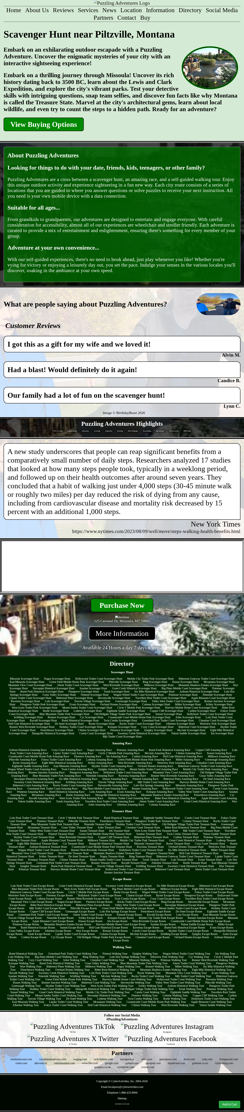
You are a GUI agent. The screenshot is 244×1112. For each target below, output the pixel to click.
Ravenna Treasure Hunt (150, 846)
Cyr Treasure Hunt (73, 843)
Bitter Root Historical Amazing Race (175, 798)
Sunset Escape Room (72, 927)
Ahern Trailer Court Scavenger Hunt (77, 685)
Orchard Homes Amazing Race (155, 766)
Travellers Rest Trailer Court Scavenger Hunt (160, 697)
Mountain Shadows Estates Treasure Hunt (117, 853)
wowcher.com (90, 1063)
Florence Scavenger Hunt (124, 730)
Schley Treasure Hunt (51, 856)
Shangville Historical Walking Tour (95, 989)
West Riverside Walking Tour (177, 1005)
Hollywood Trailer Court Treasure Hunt (127, 869)
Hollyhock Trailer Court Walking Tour (213, 998)
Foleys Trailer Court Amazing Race (61, 759)
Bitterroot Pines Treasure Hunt (151, 837)
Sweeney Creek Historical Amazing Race (37, 782)
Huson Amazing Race (115, 778)
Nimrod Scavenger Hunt (94, 694)
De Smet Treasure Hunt (81, 856)
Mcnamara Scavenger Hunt (219, 681)
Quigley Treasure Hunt (33, 866)
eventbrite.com (126, 1067)
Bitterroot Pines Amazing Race (180, 778)
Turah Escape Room (38, 933)
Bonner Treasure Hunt (103, 862)
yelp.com (207, 1059)
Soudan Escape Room (163, 924)
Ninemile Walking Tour (51, 976)
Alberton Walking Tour (26, 1005)
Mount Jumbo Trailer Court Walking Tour (58, 995)
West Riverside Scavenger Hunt (121, 685)
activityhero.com (103, 1059)
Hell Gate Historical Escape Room (108, 927)
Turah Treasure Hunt (154, 859)
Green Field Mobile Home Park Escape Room (128, 908)
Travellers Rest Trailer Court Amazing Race (109, 801)
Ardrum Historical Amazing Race (28, 749)
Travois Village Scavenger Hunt (92, 701)
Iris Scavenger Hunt (222, 733)
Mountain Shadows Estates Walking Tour (163, 969)
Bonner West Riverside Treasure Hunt (92, 850)
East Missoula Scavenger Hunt (27, 681)
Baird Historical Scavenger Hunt (80, 720)
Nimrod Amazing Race (145, 778)
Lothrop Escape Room (49, 898)
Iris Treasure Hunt (119, 830)
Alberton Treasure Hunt (164, 862)
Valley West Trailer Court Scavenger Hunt (175, 701)
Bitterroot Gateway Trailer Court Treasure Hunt (183, 856)
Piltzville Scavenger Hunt (123, 681)
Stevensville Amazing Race (113, 785)
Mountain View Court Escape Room (31, 901)
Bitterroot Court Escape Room (216, 885)
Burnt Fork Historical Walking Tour (59, 963)
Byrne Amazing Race (25, 762)
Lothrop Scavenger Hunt (88, 710)
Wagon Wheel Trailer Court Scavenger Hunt (138, 694)
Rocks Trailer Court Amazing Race (73, 785)
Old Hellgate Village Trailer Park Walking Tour (147, 989)
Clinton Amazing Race (189, 753)
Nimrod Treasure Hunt (61, 833)
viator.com (21, 1063)
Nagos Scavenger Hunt (57, 678)
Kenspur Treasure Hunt (41, 859)
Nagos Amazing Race (99, 749)
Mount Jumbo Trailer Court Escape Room (182, 908)
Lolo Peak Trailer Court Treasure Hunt (31, 817)
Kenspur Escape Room (121, 917)
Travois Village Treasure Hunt (114, 866)
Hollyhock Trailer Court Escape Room (99, 895)
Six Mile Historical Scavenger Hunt (154, 691)
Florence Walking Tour (144, 995)
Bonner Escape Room (115, 930)
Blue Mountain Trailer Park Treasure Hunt (55, 824)
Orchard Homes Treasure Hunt (186, 846)
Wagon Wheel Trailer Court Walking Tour (186, 953)
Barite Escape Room (125, 892)
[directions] (122, 617)
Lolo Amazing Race (100, 791)
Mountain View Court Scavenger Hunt (30, 685)
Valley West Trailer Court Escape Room (137, 905)
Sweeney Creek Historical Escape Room (129, 885)
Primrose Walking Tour (174, 960)
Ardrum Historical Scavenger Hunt (199, 691)
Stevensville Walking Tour (135, 982)
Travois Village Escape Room (25, 917)
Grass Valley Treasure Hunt (77, 827)
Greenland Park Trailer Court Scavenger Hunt (168, 720)
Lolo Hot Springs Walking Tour (127, 956)
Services (88, 10)
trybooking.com (224, 1063)
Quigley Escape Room (205, 933)
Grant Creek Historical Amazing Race (205, 801)
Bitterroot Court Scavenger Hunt (196, 726)
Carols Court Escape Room (148, 930)
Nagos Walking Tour (128, 966)
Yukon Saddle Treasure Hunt (219, 833)
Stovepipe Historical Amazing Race (34, 778)
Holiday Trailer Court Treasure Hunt (136, 824)
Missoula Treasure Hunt (147, 843)
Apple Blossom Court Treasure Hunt (62, 840)
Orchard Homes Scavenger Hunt (118, 704)
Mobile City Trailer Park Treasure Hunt (142, 840)
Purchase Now (122, 605)
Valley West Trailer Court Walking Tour (177, 982)
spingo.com (131, 1063)
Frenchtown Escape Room (156, 911)
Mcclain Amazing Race (158, 753)
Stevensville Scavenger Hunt (114, 697)
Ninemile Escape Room (60, 917)
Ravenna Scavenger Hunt (25, 701)
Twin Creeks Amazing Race (77, 769)
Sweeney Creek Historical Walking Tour (61, 972)
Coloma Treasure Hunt (195, 821)
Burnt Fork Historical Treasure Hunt (71, 866)
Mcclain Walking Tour (113, 976)
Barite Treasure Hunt (195, 862)
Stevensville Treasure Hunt (73, 853)
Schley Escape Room (91, 917)
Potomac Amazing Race (130, 749)
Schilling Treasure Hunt (149, 866)
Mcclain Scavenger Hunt (191, 730)
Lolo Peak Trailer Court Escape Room (32, 885)
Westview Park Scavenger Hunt (218, 723)
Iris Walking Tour (225, 953)
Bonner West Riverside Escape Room (88, 898)
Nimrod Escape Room (129, 914)
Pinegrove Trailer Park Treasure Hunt (156, 821)
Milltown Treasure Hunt (101, 840)
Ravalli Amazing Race (41, 798)
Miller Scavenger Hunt (188, 704)
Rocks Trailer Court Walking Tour (150, 976)
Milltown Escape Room (173, 888)
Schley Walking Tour (150, 985)
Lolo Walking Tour (19, 956)
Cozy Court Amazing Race (67, 749)
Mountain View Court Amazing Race (174, 772)
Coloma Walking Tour (175, 995)
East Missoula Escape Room (219, 914)
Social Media (222, 10)
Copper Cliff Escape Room (45, 911)
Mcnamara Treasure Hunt (42, 827)
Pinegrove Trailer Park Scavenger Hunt (42, 704)
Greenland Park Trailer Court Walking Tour (72, 953)
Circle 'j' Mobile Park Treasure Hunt (78, 817)
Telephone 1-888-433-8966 (122, 1092)
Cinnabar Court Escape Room (153, 937)
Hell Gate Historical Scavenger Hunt (29, 723)
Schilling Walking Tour (83, 976)
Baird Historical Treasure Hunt (121, 817)
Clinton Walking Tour (143, 1005)
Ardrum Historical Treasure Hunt (48, 846)
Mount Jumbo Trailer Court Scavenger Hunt (87, 707)
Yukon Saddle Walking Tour (215, 1005)
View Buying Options (43, 124)
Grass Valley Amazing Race (215, 775)
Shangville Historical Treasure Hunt (109, 843)
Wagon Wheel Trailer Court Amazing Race (32, 769)
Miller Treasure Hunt (223, 850)
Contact (126, 17)
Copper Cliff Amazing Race (211, 749)
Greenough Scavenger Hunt (131, 701)
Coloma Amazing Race (162, 804)
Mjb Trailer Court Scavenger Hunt (122, 736)
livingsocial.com (229, 1059)
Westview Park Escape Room (24, 895)
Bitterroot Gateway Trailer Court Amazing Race (205, 766)
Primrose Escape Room (26, 924)
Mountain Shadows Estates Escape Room (67, 924)
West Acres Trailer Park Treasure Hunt (156, 830)
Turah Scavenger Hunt (116, 691)
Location (131, 10)
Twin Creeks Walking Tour (143, 998)
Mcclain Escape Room (143, 933)
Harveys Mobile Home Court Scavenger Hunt (191, 707)
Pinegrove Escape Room (198, 895)
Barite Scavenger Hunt (56, 710)
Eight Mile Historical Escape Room (212, 888)
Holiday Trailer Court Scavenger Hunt (81, 726)
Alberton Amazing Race (130, 804)
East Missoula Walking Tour (28, 1001)
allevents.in (40, 1063)
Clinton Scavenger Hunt (91, 730)
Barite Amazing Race (78, 794)
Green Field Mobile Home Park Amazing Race (144, 759)
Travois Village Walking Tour (44, 998)
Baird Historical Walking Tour (26, 953)
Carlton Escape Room (33, 937)
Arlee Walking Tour (74, 960)
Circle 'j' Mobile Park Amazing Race (119, 753)
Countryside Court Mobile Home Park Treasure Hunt (102, 846)
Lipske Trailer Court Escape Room (75, 933)
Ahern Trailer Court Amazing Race (159, 801)
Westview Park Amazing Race (174, 762)
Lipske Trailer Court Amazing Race (73, 753)
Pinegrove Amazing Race (84, 772)
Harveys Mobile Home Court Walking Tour (127, 979)
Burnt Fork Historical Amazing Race (169, 749)
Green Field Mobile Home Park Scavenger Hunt (76, 681)
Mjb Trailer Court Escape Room (47, 908)
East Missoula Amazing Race (70, 766)
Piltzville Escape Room (84, 908)
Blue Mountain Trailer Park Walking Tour (144, 963)
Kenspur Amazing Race (159, 791)
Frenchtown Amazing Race (209, 794)
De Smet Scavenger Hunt (69, 723)
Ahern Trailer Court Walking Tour (192, 963)
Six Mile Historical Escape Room (175, 885)
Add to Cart (229, 1104)
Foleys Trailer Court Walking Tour (63, 1005)
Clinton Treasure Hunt (72, 859)
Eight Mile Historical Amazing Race (62, 762)
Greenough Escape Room (80, 911)
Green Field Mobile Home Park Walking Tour (71, 979)
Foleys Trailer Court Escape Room (214, 892)
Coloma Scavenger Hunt (156, 704)
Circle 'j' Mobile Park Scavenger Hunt (138, 707)
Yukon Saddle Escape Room (197, 924)
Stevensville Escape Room (203, 901)
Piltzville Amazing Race (22, 759)
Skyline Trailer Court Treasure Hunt (34, 837)
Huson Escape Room (90, 921)
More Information (122, 633)
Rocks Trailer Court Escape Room (136, 901)
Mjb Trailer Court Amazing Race (156, 782)
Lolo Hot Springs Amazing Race (152, 785)
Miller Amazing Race (188, 759)
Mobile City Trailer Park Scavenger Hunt (150, 678)
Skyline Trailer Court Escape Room (188, 930)
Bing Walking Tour (93, 956)
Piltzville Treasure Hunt (81, 821)
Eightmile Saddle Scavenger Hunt (126, 710)
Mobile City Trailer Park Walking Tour (108, 992)
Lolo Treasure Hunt (182, 859)
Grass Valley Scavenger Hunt (59, 694)
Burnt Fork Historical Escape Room (184, 927)
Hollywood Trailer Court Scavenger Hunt (98, 678)
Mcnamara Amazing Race (46, 794)
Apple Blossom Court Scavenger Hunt (213, 697)
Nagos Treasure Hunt (112, 856)
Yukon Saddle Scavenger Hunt (188, 733)
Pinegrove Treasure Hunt (160, 853)
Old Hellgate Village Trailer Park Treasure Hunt (189, 824)
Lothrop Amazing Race (99, 759)
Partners (103, 17)
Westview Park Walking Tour (167, 956)
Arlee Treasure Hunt (109, 827)
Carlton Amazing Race (145, 756)
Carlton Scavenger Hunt (201, 710)
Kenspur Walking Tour (21, 963)
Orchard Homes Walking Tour (72, 969)
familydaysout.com (21, 1059)
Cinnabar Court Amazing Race (213, 762)
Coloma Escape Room (112, 933)
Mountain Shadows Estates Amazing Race (165, 794)
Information (160, 10)
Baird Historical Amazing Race (66, 791)
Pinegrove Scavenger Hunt (83, 691)
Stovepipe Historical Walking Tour (106, 995)
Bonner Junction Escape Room (205, 917)
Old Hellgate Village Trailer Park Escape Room (104, 937)
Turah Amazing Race (68, 801)
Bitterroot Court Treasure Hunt (172, 869)
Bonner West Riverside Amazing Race (172, 775)
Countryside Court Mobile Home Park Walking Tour (156, 1001)
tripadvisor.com (176, 1063)
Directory (190, 10)
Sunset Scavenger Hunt (168, 714)
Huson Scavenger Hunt (185, 681)
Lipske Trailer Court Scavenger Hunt (30, 697)
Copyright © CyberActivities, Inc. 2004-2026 (122, 1081)
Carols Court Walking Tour (150, 992)
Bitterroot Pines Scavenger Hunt (74, 697)
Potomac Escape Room (59, 895)
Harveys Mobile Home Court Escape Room (121, 924)
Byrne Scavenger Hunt (101, 723)
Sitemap (122, 1098)
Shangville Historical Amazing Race (115, 794)
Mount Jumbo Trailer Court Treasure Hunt (114, 859)
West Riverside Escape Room (149, 921)
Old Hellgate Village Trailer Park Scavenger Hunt (122, 714)
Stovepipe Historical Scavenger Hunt (53, 688)
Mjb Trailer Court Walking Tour (193, 976)
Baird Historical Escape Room (38, 927)
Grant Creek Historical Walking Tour (60, 992)
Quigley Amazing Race (111, 769)
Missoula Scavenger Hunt (24, 678)
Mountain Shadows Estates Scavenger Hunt (203, 685)
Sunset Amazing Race (219, 753)
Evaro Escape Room (221, 927)
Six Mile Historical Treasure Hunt (187, 850)
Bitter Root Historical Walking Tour (115, 969)
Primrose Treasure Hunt (32, 869)
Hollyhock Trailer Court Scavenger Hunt (210, 714)
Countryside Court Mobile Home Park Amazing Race (39, 756)
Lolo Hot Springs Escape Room (118, 911)
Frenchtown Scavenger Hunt (57, 730)
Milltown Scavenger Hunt (158, 685)
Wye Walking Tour (30, 966)
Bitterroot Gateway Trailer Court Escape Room (36, 892)
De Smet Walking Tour (79, 998)
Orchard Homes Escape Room (192, 937)
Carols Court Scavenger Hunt (96, 733)
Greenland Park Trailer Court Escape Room (43, 914)
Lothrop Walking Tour (110, 998)
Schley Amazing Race (100, 762)
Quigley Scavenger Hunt (158, 730)
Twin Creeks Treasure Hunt (182, 833)
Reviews (63, 10)
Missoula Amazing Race (189, 785)
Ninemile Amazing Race (100, 775)
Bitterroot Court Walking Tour (98, 982)
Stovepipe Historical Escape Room (184, 905)
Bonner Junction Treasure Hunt (122, 872)
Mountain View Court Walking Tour (186, 972)
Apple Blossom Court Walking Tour (211, 1001)
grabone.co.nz (200, 1063)
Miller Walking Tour (186, 966)
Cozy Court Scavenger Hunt (157, 726)
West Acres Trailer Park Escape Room (85, 888)
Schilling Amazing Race (79, 782)
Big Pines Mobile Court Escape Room (133, 888)
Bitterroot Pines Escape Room (93, 905)
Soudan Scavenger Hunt (93, 688)
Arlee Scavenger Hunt (188, 717)
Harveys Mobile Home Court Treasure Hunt (75, 869)
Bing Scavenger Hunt (155, 681)
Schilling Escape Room (174, 933)
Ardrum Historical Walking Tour (185, 985)
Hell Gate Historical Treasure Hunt (198, 853)
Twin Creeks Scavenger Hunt (120, 720)
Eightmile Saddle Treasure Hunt (162, 817)
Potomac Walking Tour (219, 989)
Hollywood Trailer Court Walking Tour (179, 979)
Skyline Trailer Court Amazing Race (112, 766)
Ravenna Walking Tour (219, 979)
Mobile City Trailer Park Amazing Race (205, 769)
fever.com (189, 1059)
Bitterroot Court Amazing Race (30, 785)
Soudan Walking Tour (20, 976)
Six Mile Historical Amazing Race (78, 778)
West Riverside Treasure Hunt (76, 837)
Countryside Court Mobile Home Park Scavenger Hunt (139, 717)
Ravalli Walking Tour (21, 972)
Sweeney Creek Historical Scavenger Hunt (142, 733)
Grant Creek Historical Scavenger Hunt (134, 688)
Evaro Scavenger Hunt (82, 704)
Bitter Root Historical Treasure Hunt (185, 827)
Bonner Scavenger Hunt (61, 717)
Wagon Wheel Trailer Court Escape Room (166, 892)
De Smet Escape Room (189, 911)
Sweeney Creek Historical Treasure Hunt (191, 866)
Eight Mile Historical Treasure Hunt (37, 843)
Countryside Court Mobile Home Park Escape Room (200, 921)
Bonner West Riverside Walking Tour (213, 960)
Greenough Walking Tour (26, 985)
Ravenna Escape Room (146, 927)
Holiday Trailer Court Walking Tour (50, 989)
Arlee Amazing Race (100, 804)
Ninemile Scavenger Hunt (217, 694)
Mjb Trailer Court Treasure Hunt (201, 830)
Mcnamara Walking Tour (107, 1001)
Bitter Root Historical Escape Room (50, 905)
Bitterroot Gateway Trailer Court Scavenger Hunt (206, 678)
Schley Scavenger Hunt (219, 704)
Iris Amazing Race (116, 756)
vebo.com (146, 1059)
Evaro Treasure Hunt (210, 859)
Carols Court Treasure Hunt (200, 817)
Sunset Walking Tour (22, 992)
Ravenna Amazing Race (132, 775)
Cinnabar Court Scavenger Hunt (217, 720)
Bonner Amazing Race (145, 788)
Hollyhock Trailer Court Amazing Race (125, 772)
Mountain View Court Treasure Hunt (32, 853)
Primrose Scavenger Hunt (183, 694)
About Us (37, 10)
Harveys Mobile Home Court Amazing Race (205, 782)
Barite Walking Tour (174, 998)
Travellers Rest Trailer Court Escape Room (209, 898)
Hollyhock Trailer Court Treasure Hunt (141, 850)
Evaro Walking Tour (223, 972)
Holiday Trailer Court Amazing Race (129, 798)
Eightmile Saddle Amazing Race (30, 766)
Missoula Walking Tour (142, 960)
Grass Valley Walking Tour (100, 963)
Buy (145, 17)
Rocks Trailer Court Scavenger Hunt (140, 723)
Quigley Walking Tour (145, 953)
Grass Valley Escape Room (24, 930)
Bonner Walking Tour (157, 966)
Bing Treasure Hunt (140, 856)
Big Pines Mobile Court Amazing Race (105, 788)
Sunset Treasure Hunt (92, 830)
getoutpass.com (168, 1059)
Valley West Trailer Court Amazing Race (201, 791)
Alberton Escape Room (58, 930)
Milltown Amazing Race (221, 756)
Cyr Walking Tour (199, 956)
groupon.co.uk (102, 1067)
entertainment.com (64, 1063)
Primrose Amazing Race (30, 791)
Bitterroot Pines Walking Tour (63, 966)
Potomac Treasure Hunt (217, 837)
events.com (147, 1067)
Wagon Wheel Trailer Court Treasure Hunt (42, 850)
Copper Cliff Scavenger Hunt (166, 710)
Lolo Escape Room (187, 914)
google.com (111, 1063)
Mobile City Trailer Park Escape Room (161, 917)
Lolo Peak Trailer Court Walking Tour (110, 972)
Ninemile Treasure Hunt (97, 824)
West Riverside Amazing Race (135, 762)
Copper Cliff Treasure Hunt (113, 837)
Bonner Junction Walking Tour (59, 982)
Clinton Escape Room (138, 895)
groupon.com (153, 1063)
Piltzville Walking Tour (218, 982)
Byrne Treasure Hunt (178, 843)
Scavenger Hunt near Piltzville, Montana (89, 34)
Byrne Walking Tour (149, 972)
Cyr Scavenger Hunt (91, 717)
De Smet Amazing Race (216, 778)
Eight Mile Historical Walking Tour (212, 969)
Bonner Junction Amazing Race (47, 772)
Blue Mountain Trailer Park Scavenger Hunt (64, 714)
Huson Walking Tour (25, 982)
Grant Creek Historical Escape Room (80, 885)
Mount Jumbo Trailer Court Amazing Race (154, 769)
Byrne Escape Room (168, 895)
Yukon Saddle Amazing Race (34, 801)
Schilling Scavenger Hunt (28, 717)
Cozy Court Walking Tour (43, 960)
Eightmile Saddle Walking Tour (188, 992)
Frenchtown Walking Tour (35, 969)
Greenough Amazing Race (220, 759)
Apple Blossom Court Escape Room (52, 921)
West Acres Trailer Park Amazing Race (81, 798)
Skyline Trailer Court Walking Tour (66, 985)
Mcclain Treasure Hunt (23, 840)
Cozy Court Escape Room (165, 898)
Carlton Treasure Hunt (186, 837)
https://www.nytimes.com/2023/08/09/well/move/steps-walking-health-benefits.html (156, 531)
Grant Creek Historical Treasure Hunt (190, 840)
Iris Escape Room (117, 921)
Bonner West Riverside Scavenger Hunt (31, 726)
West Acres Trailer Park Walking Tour (112, 985)
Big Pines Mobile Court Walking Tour (56, 956)
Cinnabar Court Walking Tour (107, 960)
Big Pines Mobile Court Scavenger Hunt (184, 688)
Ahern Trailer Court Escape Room (92, 914)
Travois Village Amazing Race (115, 782)
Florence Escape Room (99, 901)
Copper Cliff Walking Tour (208, 995)
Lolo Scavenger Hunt (57, 701)
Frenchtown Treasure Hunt (115, 821)
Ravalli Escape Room (159, 914)
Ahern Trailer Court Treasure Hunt (214, 869)
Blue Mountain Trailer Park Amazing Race (57, 775)
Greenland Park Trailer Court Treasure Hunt (61, 862)
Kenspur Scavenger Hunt (122, 726)
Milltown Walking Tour (98, 966)
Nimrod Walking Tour (114, 953)
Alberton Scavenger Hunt (180, 723)
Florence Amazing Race (87, 756)
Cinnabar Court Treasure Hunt (143, 827)
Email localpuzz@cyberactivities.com (122, 1086)
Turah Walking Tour (190, 989)
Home (13, 10)
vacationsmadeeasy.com (52, 1059)
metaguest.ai (127, 1059)
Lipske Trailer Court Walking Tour (68, 1001)
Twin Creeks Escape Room (129, 898)
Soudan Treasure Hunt (149, 833)
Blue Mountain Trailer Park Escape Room (35, 888)
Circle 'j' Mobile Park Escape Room (88, 892)
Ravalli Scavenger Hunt (43, 720)
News (109, 10)
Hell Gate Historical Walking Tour (107, 1005)
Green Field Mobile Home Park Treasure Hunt (105, 833)
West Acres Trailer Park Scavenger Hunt (34, 707)
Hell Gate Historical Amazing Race (183, 756)
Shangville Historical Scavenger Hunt (53, 733)
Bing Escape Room (172, 901)
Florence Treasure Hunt (50, 821)
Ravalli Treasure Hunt (133, 862)
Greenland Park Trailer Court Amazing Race (53, 788)
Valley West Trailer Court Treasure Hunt (52, 830)
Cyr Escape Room (61, 937)
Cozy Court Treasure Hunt (210, 843)
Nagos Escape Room (69, 901)
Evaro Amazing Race (129, 791)
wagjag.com (80, 1059)
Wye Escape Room (87, 930)
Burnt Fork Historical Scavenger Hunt (41, 691)
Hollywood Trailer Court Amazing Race (185, 788)
